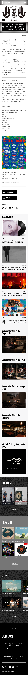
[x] (6, 208)
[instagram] (17, 208)
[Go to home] (7, 2)
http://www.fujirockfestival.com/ (12, 182)
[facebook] (10, 208)
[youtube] (13, 208)
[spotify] (2, 208)
